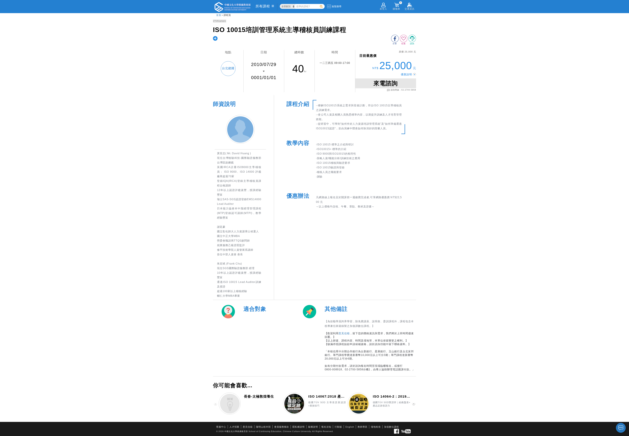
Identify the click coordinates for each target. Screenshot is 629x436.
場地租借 (376, 426)
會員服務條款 (281, 426)
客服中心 (221, 426)
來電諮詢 (385, 83)
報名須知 (326, 426)
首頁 (218, 15)
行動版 (338, 426)
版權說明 (313, 426)
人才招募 (234, 426)
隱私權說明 (298, 426)
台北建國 (228, 68)
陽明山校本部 (263, 426)
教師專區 (362, 426)
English (349, 426)
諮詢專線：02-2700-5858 (403, 90)
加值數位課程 (391, 426)
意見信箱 (344, 333)
